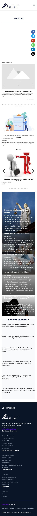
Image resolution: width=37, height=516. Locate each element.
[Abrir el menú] (34, 5)
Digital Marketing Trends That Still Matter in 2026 (18, 91)
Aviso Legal (5, 508)
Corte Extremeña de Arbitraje (10, 482)
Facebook (5, 491)
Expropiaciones (6, 460)
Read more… (31, 99)
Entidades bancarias (7, 479)
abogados (5, 484)
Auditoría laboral (6, 440)
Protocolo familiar (7, 443)
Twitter (4, 494)
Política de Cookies (15, 508)
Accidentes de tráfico (8, 455)
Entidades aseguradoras (9, 477)
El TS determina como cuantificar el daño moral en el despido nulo (18, 180)
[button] (33, 32)
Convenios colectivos (8, 438)
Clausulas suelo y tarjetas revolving (12, 465)
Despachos (5, 474)
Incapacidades (6, 462)
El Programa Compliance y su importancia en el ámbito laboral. (18, 136)
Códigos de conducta (8, 436)
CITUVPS (12, 504)
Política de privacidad (28, 508)
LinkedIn (4, 496)
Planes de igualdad (7, 445)
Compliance (5, 448)
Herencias (5, 467)
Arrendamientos (6, 457)
